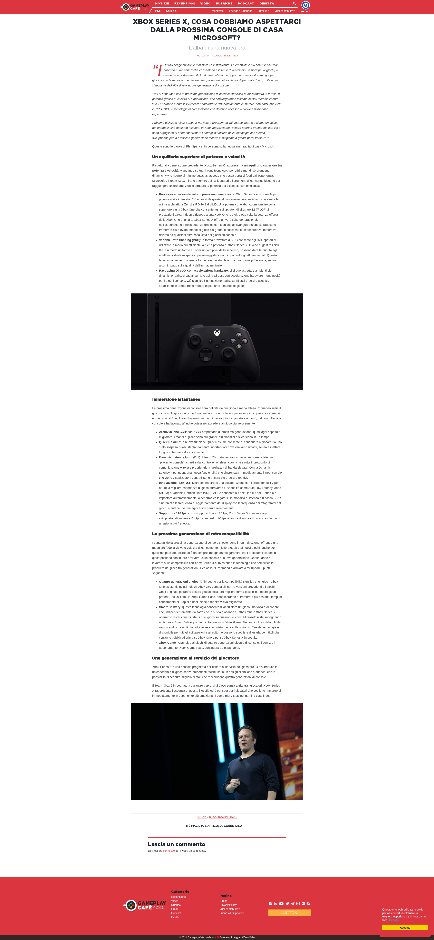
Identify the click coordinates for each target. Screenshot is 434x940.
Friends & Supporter (241, 10)
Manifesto (218, 10)
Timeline (264, 10)
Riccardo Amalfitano (224, 55)
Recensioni (184, 3)
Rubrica (176, 905)
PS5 (158, 10)
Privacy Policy (228, 905)
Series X (171, 10)
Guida (175, 909)
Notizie (162, 3)
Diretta (267, 3)
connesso (169, 850)
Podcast (246, 3)
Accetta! (405, 927)
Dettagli (394, 920)
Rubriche (224, 3)
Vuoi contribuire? (284, 10)
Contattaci (289, 912)
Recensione (178, 896)
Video (205, 3)
